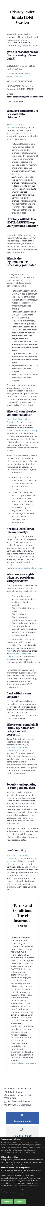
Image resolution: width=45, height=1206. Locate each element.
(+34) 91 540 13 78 (22, 1136)
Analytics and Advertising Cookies (16, 1167)
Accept (7, 1201)
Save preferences (12, 1192)
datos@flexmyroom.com (23, 1063)
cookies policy (30, 1152)
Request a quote (22, 1121)
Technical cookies (10, 1157)
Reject (20, 1201)
